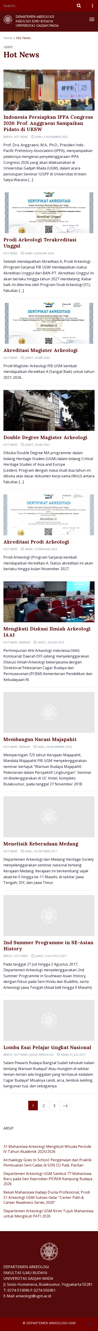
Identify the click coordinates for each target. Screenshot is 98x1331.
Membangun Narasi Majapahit (40, 739)
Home (8, 38)
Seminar (24, 642)
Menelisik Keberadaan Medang (40, 844)
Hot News (21, 137)
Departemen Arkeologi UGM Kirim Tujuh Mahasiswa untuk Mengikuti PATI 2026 (48, 1213)
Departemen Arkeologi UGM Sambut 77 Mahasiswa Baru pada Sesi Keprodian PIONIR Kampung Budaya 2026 (47, 1178)
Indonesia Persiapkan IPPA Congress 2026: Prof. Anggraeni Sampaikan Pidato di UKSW (48, 123)
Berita (7, 137)
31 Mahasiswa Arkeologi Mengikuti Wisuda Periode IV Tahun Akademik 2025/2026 (47, 1149)
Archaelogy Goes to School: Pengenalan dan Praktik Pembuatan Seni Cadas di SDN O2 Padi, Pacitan (47, 1162)
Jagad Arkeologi (41, 1055)
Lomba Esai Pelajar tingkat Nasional (47, 1047)
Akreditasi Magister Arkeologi (40, 350)
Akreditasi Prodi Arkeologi (36, 542)
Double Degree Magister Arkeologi (45, 437)
